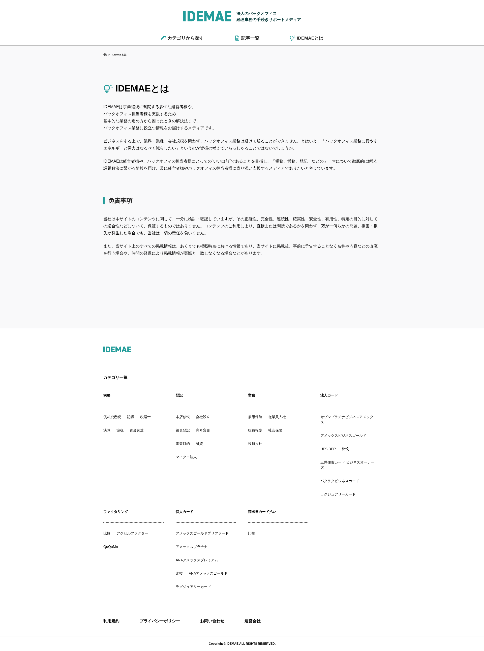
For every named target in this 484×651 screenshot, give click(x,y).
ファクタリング (115, 512)
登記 (179, 395)
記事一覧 (250, 38)
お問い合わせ (212, 621)
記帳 (130, 417)
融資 (199, 444)
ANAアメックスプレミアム (197, 560)
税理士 (145, 417)
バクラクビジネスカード (339, 481)
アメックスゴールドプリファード (202, 533)
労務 (251, 395)
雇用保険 (255, 417)
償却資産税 (112, 417)
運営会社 (253, 621)
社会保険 (275, 430)
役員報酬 (255, 430)
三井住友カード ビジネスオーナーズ (347, 465)
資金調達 (137, 430)
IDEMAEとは (310, 38)
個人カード (184, 512)
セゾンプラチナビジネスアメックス (346, 419)
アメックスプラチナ (191, 547)
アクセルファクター (132, 533)
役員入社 (255, 444)
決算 (106, 430)
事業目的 (183, 444)
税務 (106, 395)
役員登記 (183, 430)
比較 (345, 449)
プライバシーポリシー (160, 621)
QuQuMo (110, 547)
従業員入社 (277, 417)
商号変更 (203, 430)
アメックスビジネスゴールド (343, 435)
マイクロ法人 (186, 457)
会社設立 (203, 417)
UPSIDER (328, 449)
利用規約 (111, 621)
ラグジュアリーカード (338, 494)
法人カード (329, 395)
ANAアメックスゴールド (208, 573)
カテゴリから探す (186, 38)
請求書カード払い (262, 512)
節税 (120, 430)
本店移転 (183, 417)
